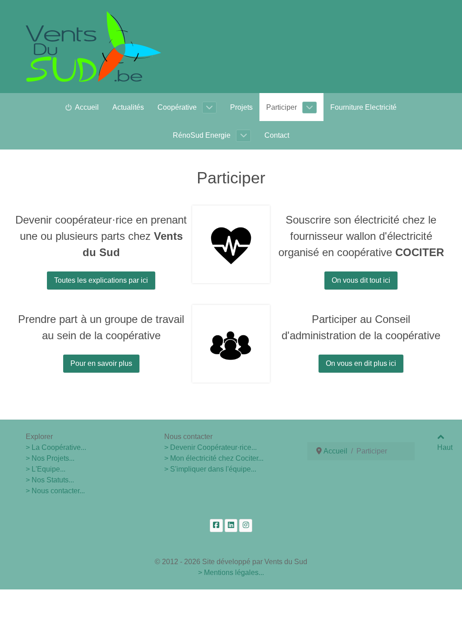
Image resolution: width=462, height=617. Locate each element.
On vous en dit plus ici (361, 363)
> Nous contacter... (55, 491)
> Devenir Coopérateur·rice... (210, 447)
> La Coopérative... (56, 447)
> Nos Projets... (50, 458)
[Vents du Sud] (93, 46)
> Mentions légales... (231, 572)
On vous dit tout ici (361, 280)
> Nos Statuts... (50, 480)
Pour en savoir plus (101, 363)
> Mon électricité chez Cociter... (213, 458)
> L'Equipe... (45, 469)
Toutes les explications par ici (101, 280)
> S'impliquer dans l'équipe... (210, 469)
